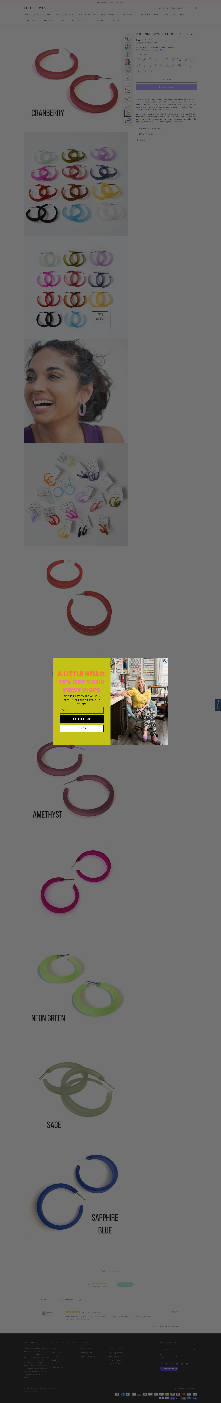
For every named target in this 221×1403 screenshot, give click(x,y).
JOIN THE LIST (81, 719)
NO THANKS (82, 728)
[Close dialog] (165, 661)
